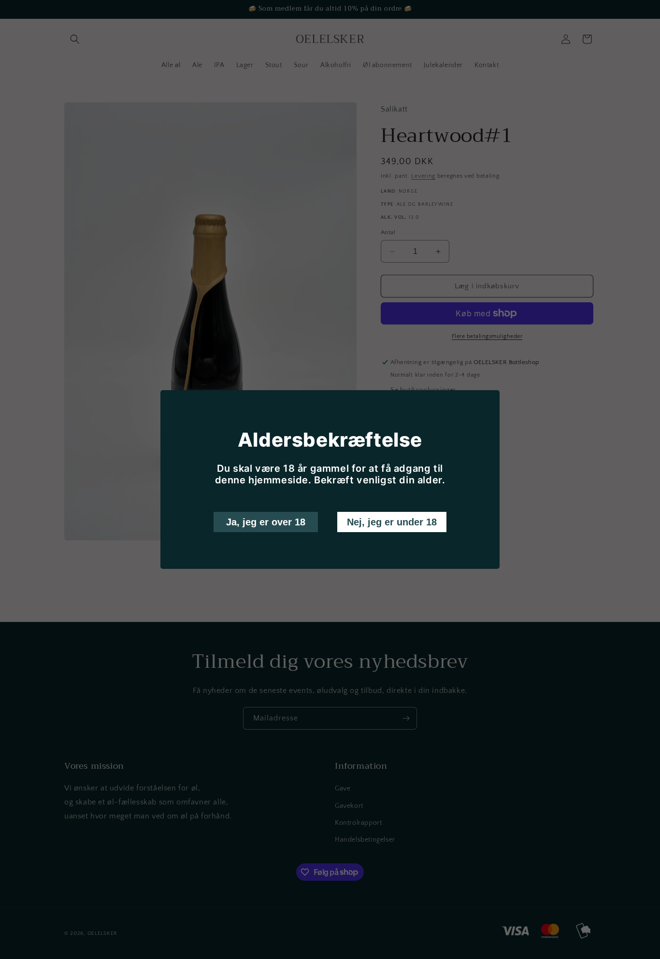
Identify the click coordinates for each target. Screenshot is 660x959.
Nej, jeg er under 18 (392, 522)
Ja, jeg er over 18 (265, 522)
